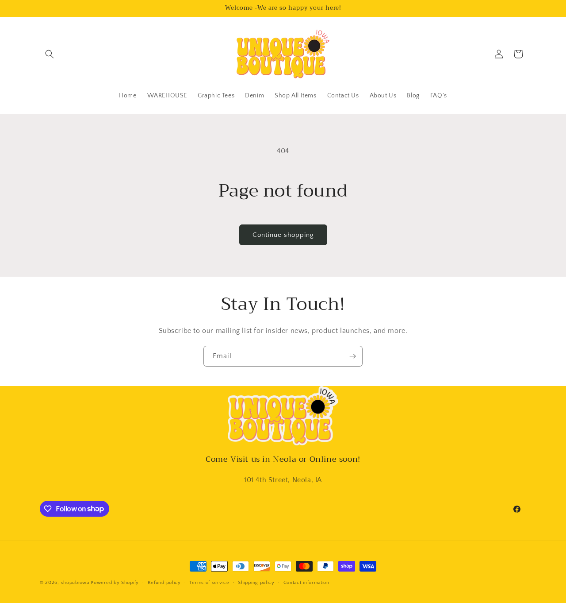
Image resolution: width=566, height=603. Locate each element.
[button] (49, 54)
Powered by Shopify (115, 582)
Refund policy (164, 582)
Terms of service (209, 582)
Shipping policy (256, 582)
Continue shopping (283, 235)
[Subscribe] (352, 356)
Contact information (306, 582)
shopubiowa (75, 582)
